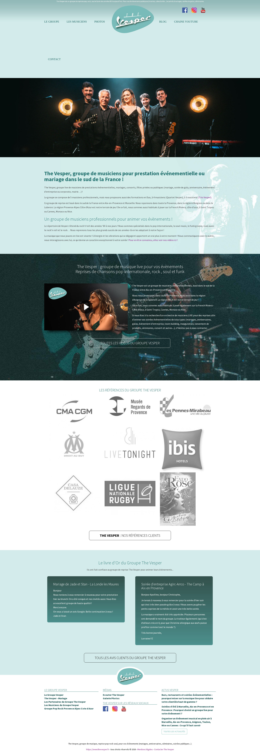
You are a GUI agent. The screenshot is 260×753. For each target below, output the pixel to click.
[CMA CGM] (74, 410)
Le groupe (51, 21)
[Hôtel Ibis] (185, 449)
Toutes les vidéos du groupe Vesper (130, 343)
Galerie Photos (111, 704)
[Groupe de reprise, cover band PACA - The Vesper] (130, 686)
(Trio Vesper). (205, 197)
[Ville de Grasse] (185, 499)
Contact (54, 59)
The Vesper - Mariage (55, 704)
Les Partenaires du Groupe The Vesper (65, 707)
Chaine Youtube (186, 21)
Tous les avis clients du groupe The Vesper (130, 663)
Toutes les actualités (174, 737)
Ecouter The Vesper (113, 700)
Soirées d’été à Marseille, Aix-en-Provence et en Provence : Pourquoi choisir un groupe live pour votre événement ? (188, 716)
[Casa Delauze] (74, 492)
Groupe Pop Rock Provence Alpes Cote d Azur (68, 714)
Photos (99, 21)
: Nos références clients (130, 535)
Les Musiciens (77, 21)
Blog (163, 21)
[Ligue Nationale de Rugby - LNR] (130, 493)
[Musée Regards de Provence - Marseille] (130, 406)
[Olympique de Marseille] (74, 443)
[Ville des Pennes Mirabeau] (185, 405)
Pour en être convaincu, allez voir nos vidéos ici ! (153, 240)
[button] (7, 117)
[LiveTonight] (130, 442)
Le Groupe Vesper (53, 700)
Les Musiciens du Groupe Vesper (61, 711)
